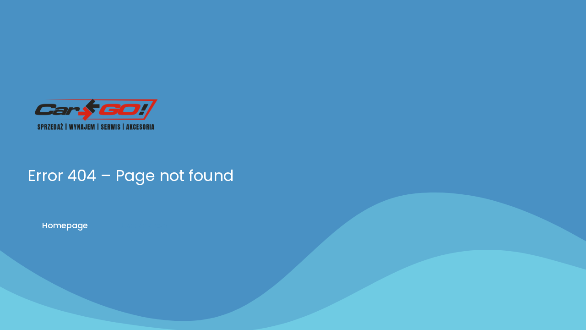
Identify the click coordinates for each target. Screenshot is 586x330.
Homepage (65, 225)
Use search (144, 225)
